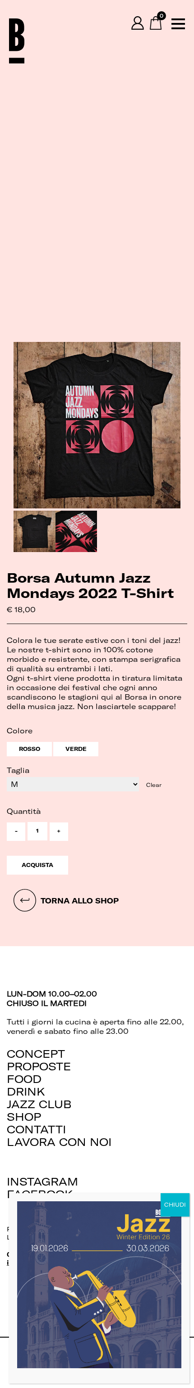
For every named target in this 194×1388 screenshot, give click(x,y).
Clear (154, 785)
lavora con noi (59, 1142)
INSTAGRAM (42, 1181)
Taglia (18, 770)
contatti (36, 1129)
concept (36, 1054)
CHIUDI (175, 1204)
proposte (39, 1066)
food (24, 1079)
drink (26, 1091)
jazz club (39, 1104)
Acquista (37, 865)
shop (24, 1117)
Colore (19, 730)
